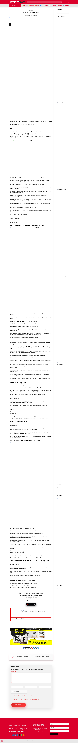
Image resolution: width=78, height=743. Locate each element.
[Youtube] (18, 619)
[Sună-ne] (66, 2)
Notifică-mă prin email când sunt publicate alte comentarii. (27, 695)
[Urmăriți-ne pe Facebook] (65, 2)
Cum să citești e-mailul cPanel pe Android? (41, 657)
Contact (67, 5)
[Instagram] (15, 619)
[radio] (26, 597)
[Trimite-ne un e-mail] (19, 735)
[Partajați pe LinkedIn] (34, 648)
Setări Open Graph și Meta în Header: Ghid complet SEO (39, 725)
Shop (37, 5)
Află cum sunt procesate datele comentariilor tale (40, 709)
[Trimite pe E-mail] (30, 648)
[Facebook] (11, 619)
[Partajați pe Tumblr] (36, 648)
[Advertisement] (31, 112)
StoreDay (35, 15)
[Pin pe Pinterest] (32, 648)
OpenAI (42, 177)
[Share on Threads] (28, 648)
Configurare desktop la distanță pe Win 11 (20, 657)
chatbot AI (31, 121)
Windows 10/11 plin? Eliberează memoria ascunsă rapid (39, 732)
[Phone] (19, 619)
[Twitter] (13, 619)
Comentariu (14, 671)
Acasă (25, 5)
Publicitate (53, 5)
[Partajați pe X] (26, 648)
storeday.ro (48, 616)
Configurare (31, 10)
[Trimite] (61, 2)
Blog (60, 5)
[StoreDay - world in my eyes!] (17, 2)
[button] (15, 5)
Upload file (45, 5)
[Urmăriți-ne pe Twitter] (17, 735)
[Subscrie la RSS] (68, 2)
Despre (32, 5)
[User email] (23, 619)
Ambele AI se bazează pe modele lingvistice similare (21, 127)
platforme (36, 191)
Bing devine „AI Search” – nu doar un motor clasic (40, 729)
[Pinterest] (16, 619)
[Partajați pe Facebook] (24, 648)
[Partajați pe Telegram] (38, 648)
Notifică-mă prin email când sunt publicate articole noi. (26, 699)
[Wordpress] (21, 619)
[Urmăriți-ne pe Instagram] (15, 735)
